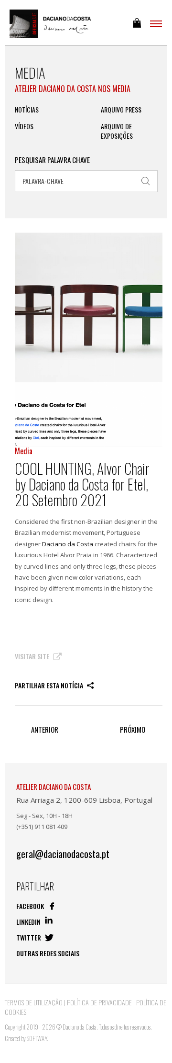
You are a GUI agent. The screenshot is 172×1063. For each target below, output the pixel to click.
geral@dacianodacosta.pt (62, 854)
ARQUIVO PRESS (121, 109)
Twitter (29, 937)
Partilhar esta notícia (50, 685)
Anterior (44, 730)
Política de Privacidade (99, 1002)
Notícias (27, 109)
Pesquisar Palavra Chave (52, 160)
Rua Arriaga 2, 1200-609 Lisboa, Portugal (84, 800)
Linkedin (29, 922)
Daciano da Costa (67, 544)
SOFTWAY (37, 1038)
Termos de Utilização (34, 1002)
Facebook (30, 906)
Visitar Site (33, 656)
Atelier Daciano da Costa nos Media (72, 88)
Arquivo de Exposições (117, 131)
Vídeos (24, 126)
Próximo (132, 730)
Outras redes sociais (47, 953)
